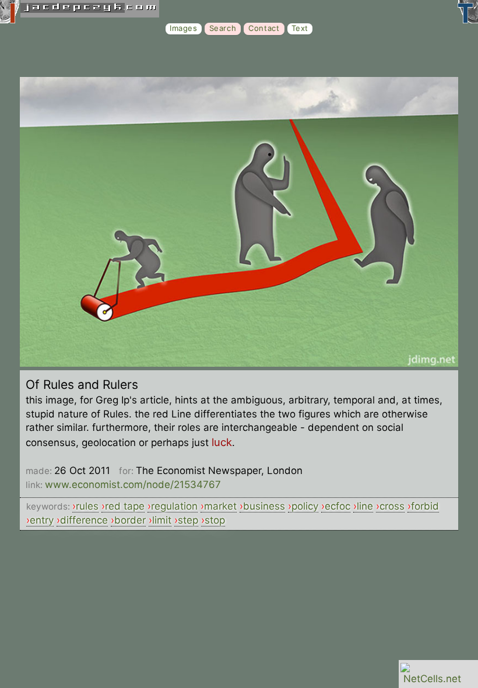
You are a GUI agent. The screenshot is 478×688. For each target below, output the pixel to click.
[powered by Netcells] (432, 679)
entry (42, 520)
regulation (174, 506)
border (130, 520)
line (365, 506)
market (220, 506)
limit (161, 520)
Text (299, 28)
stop (215, 520)
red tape (125, 506)
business (264, 506)
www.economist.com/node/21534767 (133, 484)
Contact (263, 28)
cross (392, 506)
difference (84, 520)
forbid (425, 506)
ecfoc (337, 506)
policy (304, 506)
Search (223, 28)
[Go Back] (239, 363)
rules (87, 506)
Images (184, 28)
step (188, 520)
